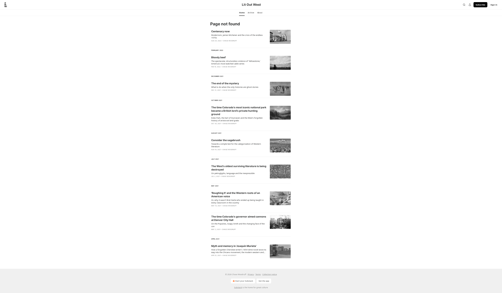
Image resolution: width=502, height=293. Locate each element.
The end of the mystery (225, 83)
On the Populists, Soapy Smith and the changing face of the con (238, 225)
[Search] (464, 4)
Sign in (493, 4)
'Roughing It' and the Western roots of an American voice (235, 195)
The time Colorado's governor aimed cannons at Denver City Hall (238, 218)
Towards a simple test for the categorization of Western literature (236, 145)
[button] (242, 13)
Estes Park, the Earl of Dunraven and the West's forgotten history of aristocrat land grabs (237, 119)
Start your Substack (244, 281)
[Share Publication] (469, 4)
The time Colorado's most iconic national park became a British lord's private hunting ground (238, 111)
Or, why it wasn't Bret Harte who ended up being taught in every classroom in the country (237, 201)
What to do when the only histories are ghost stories (234, 87)
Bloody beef (218, 57)
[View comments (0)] (231, 44)
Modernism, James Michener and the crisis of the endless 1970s (237, 36)
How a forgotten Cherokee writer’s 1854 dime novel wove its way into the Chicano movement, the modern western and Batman (238, 251)
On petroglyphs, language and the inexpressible (233, 173)
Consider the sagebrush (225, 140)
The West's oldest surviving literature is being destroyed (238, 168)
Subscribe (480, 4)
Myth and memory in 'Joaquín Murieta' (233, 246)
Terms (258, 274)
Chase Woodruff (230, 41)
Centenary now (220, 31)
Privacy (251, 274)
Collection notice (269, 274)
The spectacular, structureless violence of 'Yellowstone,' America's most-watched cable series (235, 62)
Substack (238, 287)
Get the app (264, 281)
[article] (251, 38)
